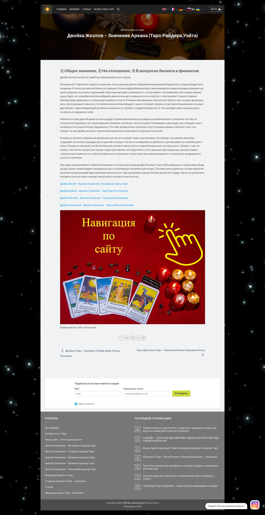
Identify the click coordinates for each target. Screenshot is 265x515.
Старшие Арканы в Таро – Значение (65, 481)
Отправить (181, 393)
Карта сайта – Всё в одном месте (63, 439)
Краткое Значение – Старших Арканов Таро (69, 451)
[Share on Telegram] (143, 338)
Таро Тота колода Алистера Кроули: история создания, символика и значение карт (181, 467)
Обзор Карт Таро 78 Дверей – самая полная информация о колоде (180, 485)
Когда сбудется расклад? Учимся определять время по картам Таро (180, 447)
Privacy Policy (152, 502)
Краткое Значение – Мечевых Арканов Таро (69, 463)
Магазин (74, 9)
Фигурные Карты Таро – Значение (64, 492)
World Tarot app (104, 9)
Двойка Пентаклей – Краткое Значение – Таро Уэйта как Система (96, 205)
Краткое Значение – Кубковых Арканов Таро (70, 457)
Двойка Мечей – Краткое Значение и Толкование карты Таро (94, 183)
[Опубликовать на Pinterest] (132, 338)
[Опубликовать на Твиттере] (127, 338)
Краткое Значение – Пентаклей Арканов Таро (70, 469)
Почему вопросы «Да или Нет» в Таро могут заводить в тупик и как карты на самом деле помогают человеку (179, 429)
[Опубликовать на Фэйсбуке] (121, 338)
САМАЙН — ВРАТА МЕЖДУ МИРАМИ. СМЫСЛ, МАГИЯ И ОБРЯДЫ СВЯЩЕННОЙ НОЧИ (181, 439)
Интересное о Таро (132, 30)
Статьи (87, 9)
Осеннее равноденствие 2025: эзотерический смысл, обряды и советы (178, 477)
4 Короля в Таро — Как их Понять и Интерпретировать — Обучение (180, 456)
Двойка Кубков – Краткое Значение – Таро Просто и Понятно (94, 190)
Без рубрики (52, 427)
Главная (61, 9)
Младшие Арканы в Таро (59, 475)
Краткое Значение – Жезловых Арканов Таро (70, 445)
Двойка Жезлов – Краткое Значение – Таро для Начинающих (94, 197)
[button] (118, 9)
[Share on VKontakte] (138, 338)
